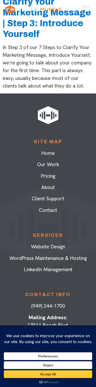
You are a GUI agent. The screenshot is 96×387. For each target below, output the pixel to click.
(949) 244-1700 (48, 306)
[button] (86, 9)
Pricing (48, 176)
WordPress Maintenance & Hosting (48, 258)
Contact (48, 210)
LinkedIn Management (48, 269)
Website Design (48, 246)
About (48, 187)
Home (48, 153)
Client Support (48, 198)
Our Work (48, 164)
